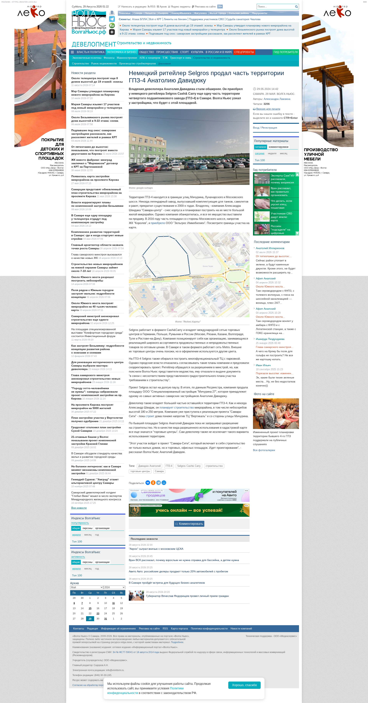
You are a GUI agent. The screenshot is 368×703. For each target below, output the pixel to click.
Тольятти (150, 13)
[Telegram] (158, 482)
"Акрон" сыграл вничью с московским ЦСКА (156, 548)
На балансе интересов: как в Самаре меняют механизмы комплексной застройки (96, 470)
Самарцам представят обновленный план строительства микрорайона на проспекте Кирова (96, 193)
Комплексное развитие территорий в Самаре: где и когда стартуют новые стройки (97, 235)
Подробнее (177, 642)
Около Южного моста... (270, 286)
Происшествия (167, 52)
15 (90, 608)
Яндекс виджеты (180, 6)
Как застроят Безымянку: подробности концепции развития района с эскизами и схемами (97, 349)
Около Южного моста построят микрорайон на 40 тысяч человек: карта (94, 307)
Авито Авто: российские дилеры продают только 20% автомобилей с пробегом (178, 571)
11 (113, 603)
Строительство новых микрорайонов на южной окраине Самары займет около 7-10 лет (97, 267)
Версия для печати (268, 108)
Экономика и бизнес (122, 52)
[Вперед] (297, 233)
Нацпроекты (259, 13)
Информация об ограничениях (118, 628)
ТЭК (165, 57)
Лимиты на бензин (175, 19)
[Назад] (297, 174)
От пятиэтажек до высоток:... (274, 256)
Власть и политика (90, 52)
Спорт (184, 52)
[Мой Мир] (164, 482)
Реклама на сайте (205, 6)
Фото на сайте (264, 394)
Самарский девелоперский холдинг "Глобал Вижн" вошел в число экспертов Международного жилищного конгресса (96, 496)
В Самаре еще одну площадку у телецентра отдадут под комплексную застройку (91, 219)
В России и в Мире (219, 52)
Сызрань (163, 13)
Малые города (217, 13)
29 (90, 618)
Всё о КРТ (155, 19)
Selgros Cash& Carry (189, 466)
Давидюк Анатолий (149, 466)
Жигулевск (200, 13)
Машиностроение (127, 57)
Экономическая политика (86, 57)
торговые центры (140, 471)
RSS (152, 6)
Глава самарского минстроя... (274, 347)
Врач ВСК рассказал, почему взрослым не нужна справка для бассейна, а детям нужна (184, 560)
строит (149, 416)
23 (98, 613)
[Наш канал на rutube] (112, 25)
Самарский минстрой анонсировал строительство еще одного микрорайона (95, 320)
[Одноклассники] (153, 482)
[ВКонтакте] (147, 482)
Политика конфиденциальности (209, 628)
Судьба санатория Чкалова (243, 19)
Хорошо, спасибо (244, 685)
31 (105, 618)
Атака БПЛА (139, 19)
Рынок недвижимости (104, 63)
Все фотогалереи (264, 450)
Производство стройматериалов (137, 63)
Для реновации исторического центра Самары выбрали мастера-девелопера (97, 366)
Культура (197, 52)
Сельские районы (239, 13)
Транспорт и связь (180, 57)
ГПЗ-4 (169, 466)
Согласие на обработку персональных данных (97, 685)
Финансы (109, 57)
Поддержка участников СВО (206, 19)
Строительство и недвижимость (144, 42)
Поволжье (125, 13)
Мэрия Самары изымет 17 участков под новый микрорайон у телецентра (179, 29)
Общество (146, 52)
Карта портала (179, 628)
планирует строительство (177, 407)
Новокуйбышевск (181, 13)
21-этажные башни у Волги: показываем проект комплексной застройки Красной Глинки (93, 440)
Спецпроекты (244, 52)
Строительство (80, 63)
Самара (137, 13)
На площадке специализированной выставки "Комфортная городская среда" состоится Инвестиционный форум (97, 333)
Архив (163, 6)
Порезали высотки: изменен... (274, 373)
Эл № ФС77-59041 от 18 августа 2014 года (136, 652)
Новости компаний (241, 628)
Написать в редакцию (133, 6)
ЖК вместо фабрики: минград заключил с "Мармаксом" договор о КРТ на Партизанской (94, 163)
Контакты (78, 628)
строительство (214, 466)
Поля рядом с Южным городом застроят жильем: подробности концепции (92, 294)
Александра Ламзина (277, 98)
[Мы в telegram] (112, 19)
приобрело (158, 223)
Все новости (79, 507)
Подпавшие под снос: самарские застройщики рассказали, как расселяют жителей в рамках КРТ (210, 33)
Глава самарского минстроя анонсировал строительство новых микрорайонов (95, 379)
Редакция (92, 628)
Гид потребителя (286, 52)
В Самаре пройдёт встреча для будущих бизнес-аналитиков (167, 582)
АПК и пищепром (149, 57)
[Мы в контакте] (112, 12)
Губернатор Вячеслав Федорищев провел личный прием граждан (187, 595)
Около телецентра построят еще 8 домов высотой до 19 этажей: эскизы (168, 25)
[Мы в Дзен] (112, 32)
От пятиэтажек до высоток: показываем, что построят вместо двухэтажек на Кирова (94, 150)
